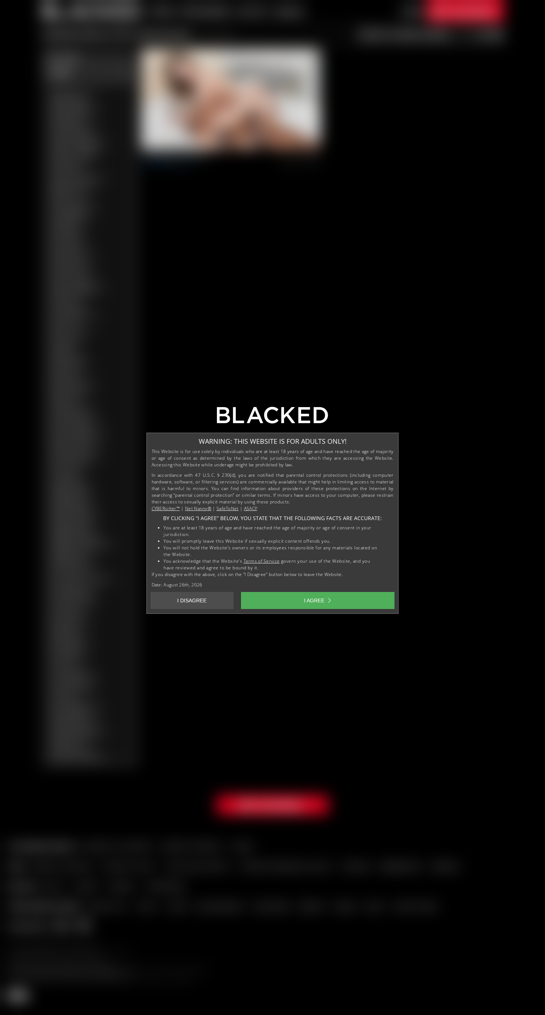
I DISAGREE (192, 600)
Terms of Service (262, 561)
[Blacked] (272, 418)
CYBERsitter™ (166, 508)
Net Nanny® (198, 508)
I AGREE (314, 600)
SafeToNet (228, 508)
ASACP (250, 508)
